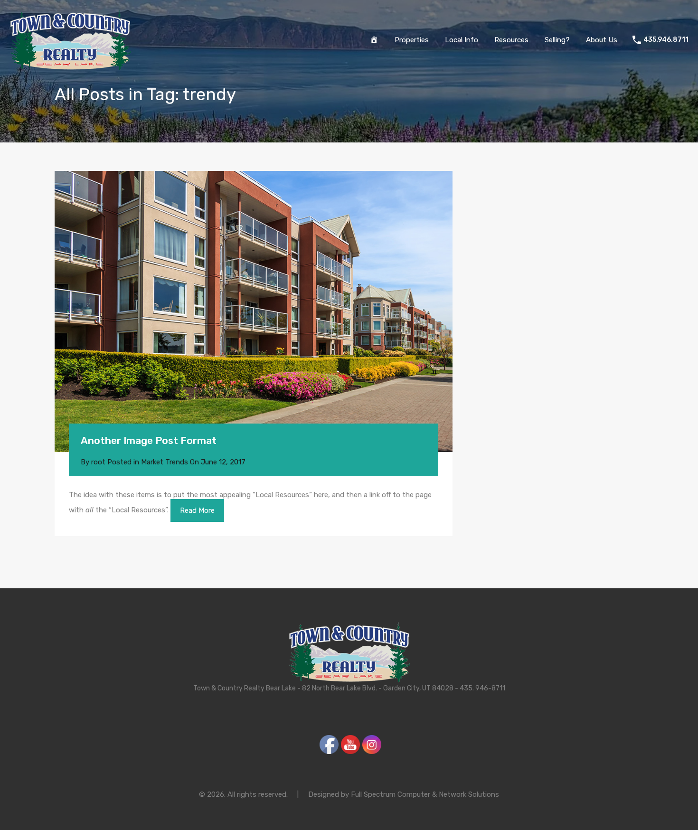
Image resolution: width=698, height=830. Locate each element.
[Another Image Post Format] (254, 311)
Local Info (461, 40)
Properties (412, 40)
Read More (197, 510)
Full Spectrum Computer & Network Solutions (425, 794)
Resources (511, 40)
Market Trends (164, 462)
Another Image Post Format (149, 440)
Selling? (557, 40)
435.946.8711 (666, 40)
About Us (601, 40)
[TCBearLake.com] (70, 66)
